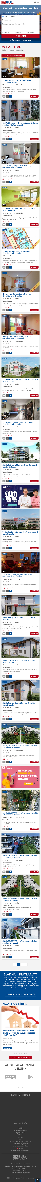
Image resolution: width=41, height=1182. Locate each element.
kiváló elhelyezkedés (27, 262)
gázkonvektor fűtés (28, 305)
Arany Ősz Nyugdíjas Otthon (20, 1150)
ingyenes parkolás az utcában (20, 176)
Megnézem (34, 96)
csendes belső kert (31, 541)
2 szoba (4, 303)
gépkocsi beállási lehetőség (9, 260)
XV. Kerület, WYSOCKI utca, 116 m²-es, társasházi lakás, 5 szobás (16, 252)
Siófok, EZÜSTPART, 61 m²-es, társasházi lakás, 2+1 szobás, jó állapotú (19, 857)
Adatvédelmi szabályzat (20, 1146)
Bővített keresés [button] (15, 40)
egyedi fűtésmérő (16, 89)
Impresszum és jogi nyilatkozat (20, 1141)
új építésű (16, 584)
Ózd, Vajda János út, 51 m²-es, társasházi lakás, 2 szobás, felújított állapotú (20, 124)
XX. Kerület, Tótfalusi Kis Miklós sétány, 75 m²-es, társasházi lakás (19, 81)
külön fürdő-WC (23, 91)
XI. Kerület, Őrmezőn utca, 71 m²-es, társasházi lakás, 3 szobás (20, 380)
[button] (38, 1180)
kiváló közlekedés (7, 89)
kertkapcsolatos (31, 584)
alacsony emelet (6, 433)
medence (14, 756)
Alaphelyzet (26, 40)
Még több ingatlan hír (19, 1058)
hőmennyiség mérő (29, 260)
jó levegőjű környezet (8, 712)
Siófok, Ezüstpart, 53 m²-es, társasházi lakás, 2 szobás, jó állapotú (19, 466)
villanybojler (20, 305)
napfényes (19, 218)
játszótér (33, 822)
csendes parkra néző (7, 175)
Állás (20, 1139)
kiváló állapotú (6, 132)
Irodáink (20, 1137)
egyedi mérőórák (31, 175)
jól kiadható (20, 260)
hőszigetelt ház (18, 346)
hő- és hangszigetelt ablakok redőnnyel (17, 303)
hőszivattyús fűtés (17, 476)
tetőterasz (31, 755)
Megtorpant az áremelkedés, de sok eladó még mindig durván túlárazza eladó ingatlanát (19, 1033)
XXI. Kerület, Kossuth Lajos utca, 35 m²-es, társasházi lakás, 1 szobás (18, 423)
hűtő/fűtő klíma (14, 91)
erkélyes (12, 431)
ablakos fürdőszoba (7, 176)
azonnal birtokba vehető (20, 175)
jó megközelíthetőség (21, 627)
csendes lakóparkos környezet (10, 390)
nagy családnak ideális (16, 262)
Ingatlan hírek (14, 1003)
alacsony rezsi (6, 346)
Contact (21, 1148)
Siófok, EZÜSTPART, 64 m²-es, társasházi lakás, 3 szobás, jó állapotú (19, 899)
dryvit (3, 628)
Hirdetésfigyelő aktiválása (14, 56)
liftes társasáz (5, 347)
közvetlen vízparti (10, 822)
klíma (12, 474)
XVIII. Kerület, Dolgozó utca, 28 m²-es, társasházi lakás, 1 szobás (16, 167)
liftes (3, 822)
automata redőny (6, 389)
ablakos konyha (6, 627)
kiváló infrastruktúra (27, 89)
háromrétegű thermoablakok (13, 628)
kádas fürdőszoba (15, 132)
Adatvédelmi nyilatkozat (20, 1144)
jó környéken (5, 755)
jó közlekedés (5, 218)
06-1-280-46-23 (23, 1170)
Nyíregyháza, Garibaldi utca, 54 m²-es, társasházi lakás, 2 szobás (16, 295)
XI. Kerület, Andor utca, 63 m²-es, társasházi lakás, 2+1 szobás (18, 209)
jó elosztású (13, 218)
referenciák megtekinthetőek (21, 712)
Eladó (6, 16)
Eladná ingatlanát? (20, 1130)
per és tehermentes (11, 219)
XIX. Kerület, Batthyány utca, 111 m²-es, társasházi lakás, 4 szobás (17, 576)
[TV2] (30, 1077)
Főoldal (20, 1128)
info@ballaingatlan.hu (22, 1173)
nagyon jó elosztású (33, 627)
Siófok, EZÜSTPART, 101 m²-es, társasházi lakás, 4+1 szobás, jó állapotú (20, 814)
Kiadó (13, 16)
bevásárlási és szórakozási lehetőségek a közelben (23, 543)
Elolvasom (7, 1048)
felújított (22, 132)
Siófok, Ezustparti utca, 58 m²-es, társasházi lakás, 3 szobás (18, 618)
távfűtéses (34, 431)
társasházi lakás (6, 474)
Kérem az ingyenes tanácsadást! (20, 994)
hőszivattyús (22, 390)
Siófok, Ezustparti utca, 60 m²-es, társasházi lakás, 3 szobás (18, 704)
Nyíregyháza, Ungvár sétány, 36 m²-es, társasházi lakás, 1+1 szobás (17, 338)
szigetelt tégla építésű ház (21, 134)
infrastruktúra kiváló (17, 669)
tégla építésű (12, 305)
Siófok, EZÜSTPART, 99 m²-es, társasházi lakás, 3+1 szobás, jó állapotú (19, 747)
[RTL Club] (11, 1077)
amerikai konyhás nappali (9, 541)
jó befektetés (17, 474)
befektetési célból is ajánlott (27, 389)
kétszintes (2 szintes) (7, 584)
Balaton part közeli (7, 714)
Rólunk (20, 1135)
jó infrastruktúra (25, 907)
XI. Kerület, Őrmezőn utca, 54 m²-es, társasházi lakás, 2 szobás (20, 533)
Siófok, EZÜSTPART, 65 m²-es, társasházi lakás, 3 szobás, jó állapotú (19, 942)
